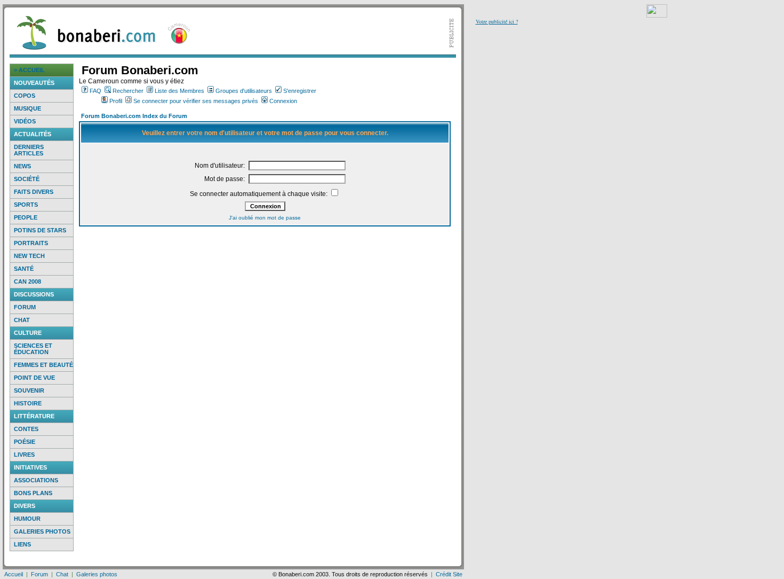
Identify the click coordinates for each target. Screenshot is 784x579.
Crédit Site (449, 574)
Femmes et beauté (43, 365)
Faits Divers (33, 192)
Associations (36, 480)
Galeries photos (42, 531)
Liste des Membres (179, 91)
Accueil (13, 574)
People (25, 217)
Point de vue (34, 377)
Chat (22, 320)
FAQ (95, 91)
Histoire (28, 403)
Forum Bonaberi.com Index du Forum (134, 116)
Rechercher (128, 91)
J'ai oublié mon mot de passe (265, 218)
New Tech (29, 256)
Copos (24, 95)
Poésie (24, 442)
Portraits (31, 243)
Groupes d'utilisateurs (243, 91)
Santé (24, 268)
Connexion (283, 101)
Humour (27, 518)
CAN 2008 (27, 281)
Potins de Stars (40, 230)
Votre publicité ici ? (497, 21)
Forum (25, 307)
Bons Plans (33, 493)
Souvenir (29, 390)
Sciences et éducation (33, 348)
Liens (22, 544)
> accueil (29, 70)
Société (26, 179)
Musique (27, 108)
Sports (26, 204)
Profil (115, 101)
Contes (26, 429)
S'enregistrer (299, 91)
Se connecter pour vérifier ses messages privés (195, 101)
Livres (24, 454)
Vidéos (25, 121)
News (22, 166)
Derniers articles (29, 150)
